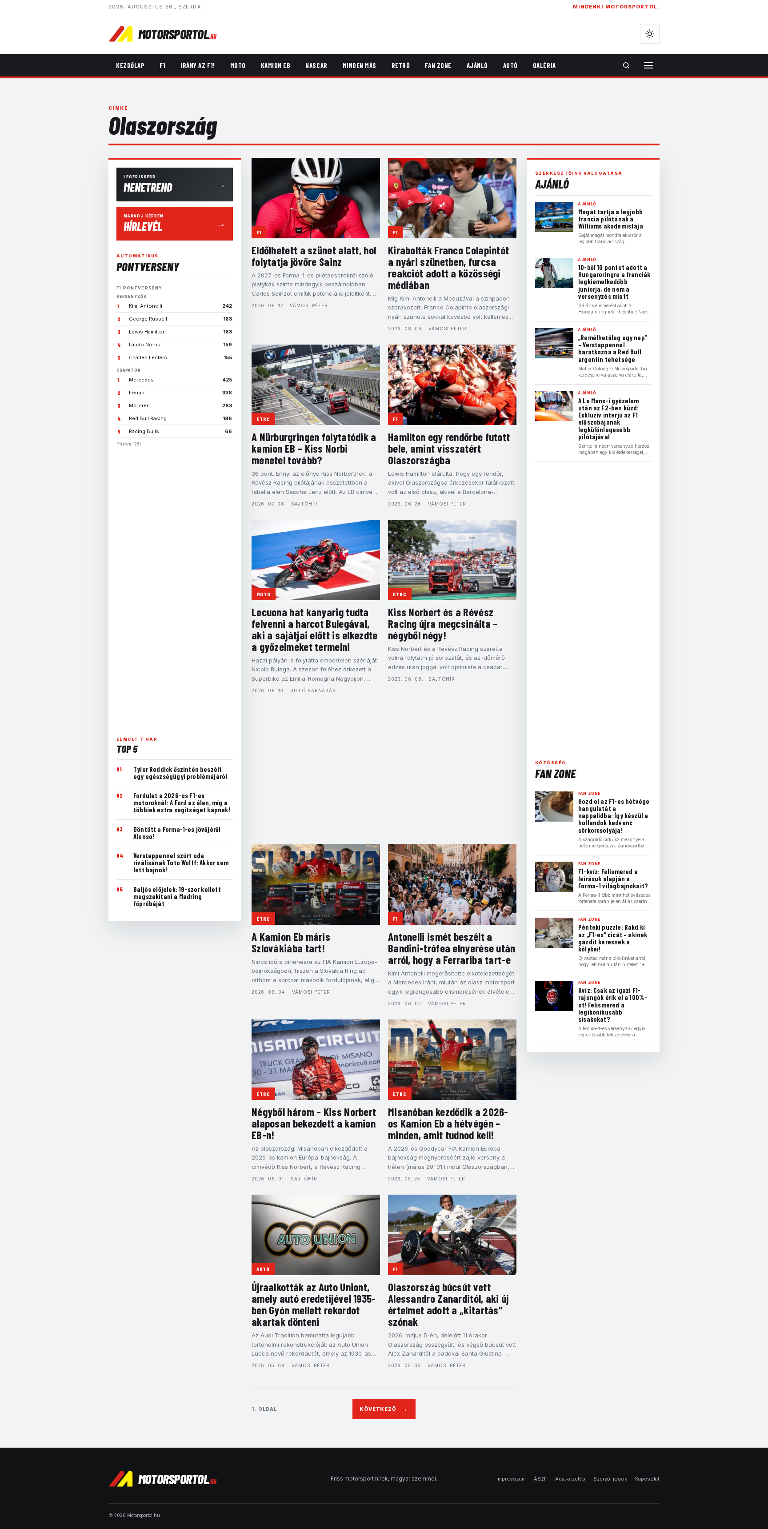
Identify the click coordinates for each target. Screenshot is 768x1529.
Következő (384, 1408)
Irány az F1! (197, 65)
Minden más (359, 65)
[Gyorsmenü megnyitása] (648, 65)
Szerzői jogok (610, 1479)
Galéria (544, 65)
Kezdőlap (130, 65)
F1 (162, 65)
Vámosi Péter (309, 305)
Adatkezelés (570, 1479)
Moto (238, 65)
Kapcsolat (647, 1479)
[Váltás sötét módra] (650, 34)
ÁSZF (540, 1479)
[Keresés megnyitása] (626, 65)
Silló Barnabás (313, 690)
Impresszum (511, 1479)
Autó (510, 65)
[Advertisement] (174, 587)
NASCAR (316, 65)
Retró (401, 65)
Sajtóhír (304, 503)
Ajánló (477, 65)
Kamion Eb (276, 65)
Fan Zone (438, 65)
